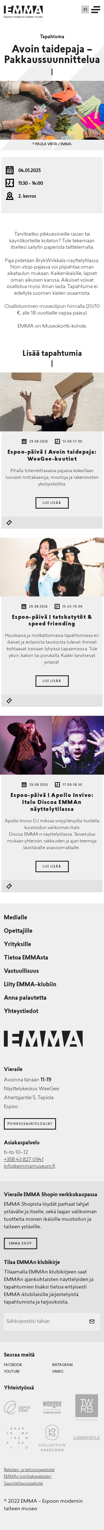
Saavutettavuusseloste (23, 1484)
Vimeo (57, 1372)
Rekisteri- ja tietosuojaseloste (29, 1470)
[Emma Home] (23, 10)
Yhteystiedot (21, 1011)
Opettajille (18, 931)
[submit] (91, 1322)
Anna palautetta (25, 998)
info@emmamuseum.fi (29, 1166)
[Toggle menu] (95, 9)
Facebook (13, 1365)
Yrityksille (17, 945)
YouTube (12, 1372)
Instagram (62, 1365)
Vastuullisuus (21, 971)
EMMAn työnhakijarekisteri (27, 1477)
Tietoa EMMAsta (26, 958)
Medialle (15, 918)
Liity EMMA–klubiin (30, 985)
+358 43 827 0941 (24, 1159)
